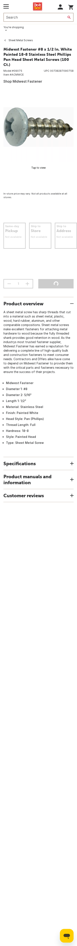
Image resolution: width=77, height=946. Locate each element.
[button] (60, 7)
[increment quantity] (27, 284)
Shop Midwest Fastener (22, 81)
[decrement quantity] (9, 284)
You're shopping (13, 27)
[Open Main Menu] (6, 6)
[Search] (69, 17)
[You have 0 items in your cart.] (71, 6)
